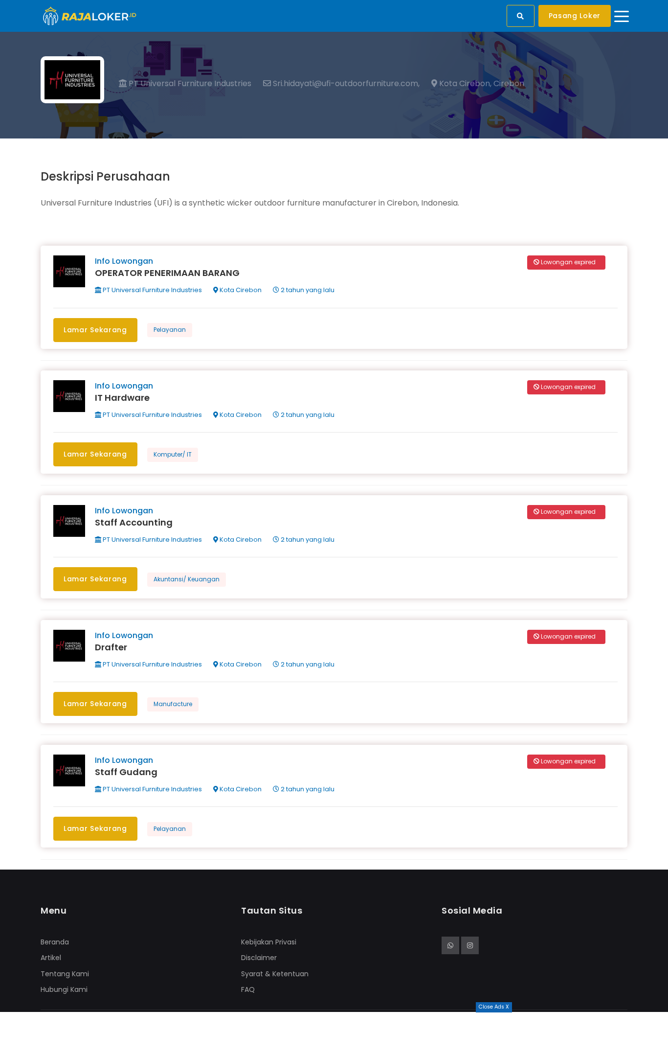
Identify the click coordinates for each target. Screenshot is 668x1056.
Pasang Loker (575, 16)
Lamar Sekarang (95, 330)
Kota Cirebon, (464, 83)
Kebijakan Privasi (268, 942)
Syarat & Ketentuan (275, 974)
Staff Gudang (126, 772)
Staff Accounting (134, 522)
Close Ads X (494, 1006)
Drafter (111, 647)
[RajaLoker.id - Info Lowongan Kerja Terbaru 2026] (90, 15)
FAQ (248, 989)
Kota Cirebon (240, 290)
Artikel (51, 958)
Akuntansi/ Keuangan (187, 579)
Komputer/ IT (173, 454)
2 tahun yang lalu (306, 290)
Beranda (55, 942)
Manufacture (173, 704)
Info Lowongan (124, 261)
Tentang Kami (65, 974)
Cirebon (508, 83)
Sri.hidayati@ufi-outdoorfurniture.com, (345, 83)
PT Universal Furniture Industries (189, 83)
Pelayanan (170, 329)
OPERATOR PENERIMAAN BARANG (167, 273)
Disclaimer (259, 958)
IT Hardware (122, 397)
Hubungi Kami (64, 989)
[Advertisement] (334, 1034)
